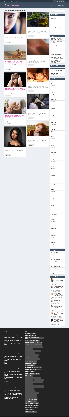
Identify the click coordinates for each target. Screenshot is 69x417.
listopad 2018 (53, 212)
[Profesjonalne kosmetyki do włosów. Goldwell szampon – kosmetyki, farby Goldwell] (38, 128)
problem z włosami (28, 375)
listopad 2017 (53, 230)
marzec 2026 (53, 92)
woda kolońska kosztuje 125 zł (31, 399)
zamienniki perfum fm (29, 409)
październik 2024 (54, 124)
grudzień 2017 (53, 228)
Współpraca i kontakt (59, 5)
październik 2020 (54, 173)
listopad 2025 (53, 101)
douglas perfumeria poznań (30, 335)
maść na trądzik (36, 359)
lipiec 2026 (52, 83)
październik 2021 (54, 152)
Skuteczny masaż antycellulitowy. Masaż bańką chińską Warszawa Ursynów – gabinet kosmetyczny (15, 116)
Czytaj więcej (8, 42)
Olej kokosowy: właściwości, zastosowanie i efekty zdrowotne (12, 341)
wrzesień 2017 (53, 235)
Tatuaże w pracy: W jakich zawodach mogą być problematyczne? (12, 368)
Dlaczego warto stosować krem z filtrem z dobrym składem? (12, 347)
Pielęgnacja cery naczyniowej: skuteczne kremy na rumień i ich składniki (13, 338)
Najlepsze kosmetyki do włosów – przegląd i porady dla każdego (13, 363)
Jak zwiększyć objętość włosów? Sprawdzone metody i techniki (56, 24)
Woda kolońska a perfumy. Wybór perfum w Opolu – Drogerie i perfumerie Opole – (56, 61)
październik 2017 (54, 233)
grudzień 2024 (53, 122)
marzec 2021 (53, 163)
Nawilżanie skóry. (57, 300)
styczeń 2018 (53, 226)
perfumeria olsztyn (37, 367)
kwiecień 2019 (53, 200)
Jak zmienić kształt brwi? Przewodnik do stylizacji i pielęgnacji (58, 306)
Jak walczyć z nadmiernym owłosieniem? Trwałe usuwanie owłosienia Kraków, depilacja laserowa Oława (14, 62)
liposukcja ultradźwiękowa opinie (31, 357)
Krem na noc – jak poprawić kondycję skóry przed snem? (13, 335)
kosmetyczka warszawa (37, 346)
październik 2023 (54, 133)
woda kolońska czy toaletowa (31, 395)
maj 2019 (52, 198)
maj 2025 (52, 115)
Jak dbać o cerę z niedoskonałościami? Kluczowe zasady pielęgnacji (58, 294)
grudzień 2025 (53, 99)
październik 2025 (54, 103)
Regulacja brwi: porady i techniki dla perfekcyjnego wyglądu (58, 313)
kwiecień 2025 (53, 117)
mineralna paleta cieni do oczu (31, 361)
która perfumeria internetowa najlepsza (33, 350)
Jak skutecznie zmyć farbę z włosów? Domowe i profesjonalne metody (12, 350)
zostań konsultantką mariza (30, 411)
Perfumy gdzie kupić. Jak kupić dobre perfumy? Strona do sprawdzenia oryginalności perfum (57, 280)
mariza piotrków (28, 359)
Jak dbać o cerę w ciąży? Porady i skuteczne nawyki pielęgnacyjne (12, 391)
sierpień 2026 (53, 80)
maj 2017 (52, 244)
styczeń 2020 (53, 189)
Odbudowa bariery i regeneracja (56, 254)
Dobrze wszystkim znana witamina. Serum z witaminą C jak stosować (13, 381)
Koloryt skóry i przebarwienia (56, 252)
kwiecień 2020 (53, 184)
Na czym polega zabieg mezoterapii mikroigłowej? (57, 42)
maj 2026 (52, 87)
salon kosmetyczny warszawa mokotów (32, 377)
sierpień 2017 (53, 237)
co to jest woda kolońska (30, 333)
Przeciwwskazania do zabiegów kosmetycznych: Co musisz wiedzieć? (57, 39)
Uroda (17, 37)
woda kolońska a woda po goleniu (31, 393)
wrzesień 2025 (53, 106)
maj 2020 (52, 182)
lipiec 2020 (52, 177)
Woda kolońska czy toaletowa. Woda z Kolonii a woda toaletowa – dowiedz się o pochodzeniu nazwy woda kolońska (13, 394)
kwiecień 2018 (53, 221)
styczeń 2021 (53, 168)
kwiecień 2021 (53, 161)
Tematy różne (53, 268)
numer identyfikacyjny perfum (30, 363)
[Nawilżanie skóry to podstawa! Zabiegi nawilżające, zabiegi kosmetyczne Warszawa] (15, 79)
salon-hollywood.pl (9, 37)
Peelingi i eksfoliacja (54, 257)
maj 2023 (52, 140)
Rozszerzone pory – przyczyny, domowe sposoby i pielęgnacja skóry (57, 58)
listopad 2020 (53, 170)
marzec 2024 (53, 129)
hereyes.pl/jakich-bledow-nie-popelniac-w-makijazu (56, 45)
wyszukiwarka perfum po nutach (31, 407)
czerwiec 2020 (53, 180)
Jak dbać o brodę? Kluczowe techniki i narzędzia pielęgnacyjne (12, 372)
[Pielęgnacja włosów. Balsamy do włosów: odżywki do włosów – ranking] (15, 136)
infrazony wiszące (38, 342)
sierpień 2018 (53, 219)
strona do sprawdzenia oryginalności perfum (33, 381)
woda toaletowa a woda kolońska (31, 405)
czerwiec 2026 (53, 85)
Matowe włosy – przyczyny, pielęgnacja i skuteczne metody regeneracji (12, 387)
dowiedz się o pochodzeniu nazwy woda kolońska (32, 338)
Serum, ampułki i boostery (55, 261)
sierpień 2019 (53, 191)
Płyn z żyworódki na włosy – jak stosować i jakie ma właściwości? (12, 353)
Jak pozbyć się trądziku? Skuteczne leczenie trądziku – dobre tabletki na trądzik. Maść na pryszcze (37, 57)
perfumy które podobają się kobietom (32, 373)
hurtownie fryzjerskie (29, 342)
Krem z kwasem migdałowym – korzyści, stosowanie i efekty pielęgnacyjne (56, 17)
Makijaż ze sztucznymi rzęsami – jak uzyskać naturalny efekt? (13, 378)
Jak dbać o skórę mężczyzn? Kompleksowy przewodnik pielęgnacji (13, 360)
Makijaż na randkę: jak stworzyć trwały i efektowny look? (56, 51)
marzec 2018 (53, 223)
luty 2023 (52, 145)
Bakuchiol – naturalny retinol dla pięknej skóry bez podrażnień (56, 55)
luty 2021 (52, 166)
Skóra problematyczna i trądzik (56, 266)
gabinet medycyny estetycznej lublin (32, 340)
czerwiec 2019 (53, 196)
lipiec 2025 (52, 110)
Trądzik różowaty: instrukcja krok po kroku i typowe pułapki (59, 287)
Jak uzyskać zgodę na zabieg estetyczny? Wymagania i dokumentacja (56, 28)
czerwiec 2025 (53, 113)
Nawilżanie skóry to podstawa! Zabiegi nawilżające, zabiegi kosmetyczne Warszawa (15, 89)
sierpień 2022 (53, 150)
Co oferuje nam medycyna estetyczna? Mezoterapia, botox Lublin (13, 36)
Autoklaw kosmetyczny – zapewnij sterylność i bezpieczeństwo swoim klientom (12, 398)
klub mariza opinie (28, 346)
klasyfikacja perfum (38, 344)
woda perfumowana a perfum (30, 401)
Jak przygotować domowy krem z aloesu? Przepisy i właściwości (12, 384)
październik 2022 (54, 147)
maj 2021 (52, 159)
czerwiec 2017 (53, 242)
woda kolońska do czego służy (31, 397)
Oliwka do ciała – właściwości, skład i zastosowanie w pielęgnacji (13, 357)
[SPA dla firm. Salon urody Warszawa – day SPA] (38, 75)
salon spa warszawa (29, 379)
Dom (52, 5)
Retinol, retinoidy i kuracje (55, 259)
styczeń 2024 (53, 131)
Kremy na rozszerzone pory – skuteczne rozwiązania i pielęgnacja (13, 375)
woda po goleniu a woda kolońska (31, 403)
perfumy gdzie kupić (36, 369)
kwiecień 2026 (53, 90)
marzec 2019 (53, 203)
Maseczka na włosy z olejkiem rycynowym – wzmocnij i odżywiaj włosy (56, 32)
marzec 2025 (53, 120)
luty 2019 (52, 205)
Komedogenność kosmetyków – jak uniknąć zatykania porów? (57, 48)
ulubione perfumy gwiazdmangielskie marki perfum (33, 386)
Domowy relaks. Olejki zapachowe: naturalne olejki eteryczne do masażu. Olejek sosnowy (36, 28)
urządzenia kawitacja (29, 388)
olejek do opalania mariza (30, 365)
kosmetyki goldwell (29, 348)
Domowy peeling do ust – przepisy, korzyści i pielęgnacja (13, 332)
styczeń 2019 (53, 207)
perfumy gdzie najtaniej (29, 371)
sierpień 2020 (53, 175)
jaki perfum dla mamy (29, 344)
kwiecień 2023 (53, 143)
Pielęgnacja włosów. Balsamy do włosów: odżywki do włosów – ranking (14, 149)
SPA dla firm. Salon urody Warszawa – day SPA (37, 84)
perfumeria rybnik (28, 369)
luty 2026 (52, 94)
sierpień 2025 (53, 108)
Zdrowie (52, 273)
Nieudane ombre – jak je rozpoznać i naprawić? (57, 21)
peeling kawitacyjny (29, 367)
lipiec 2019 (52, 193)
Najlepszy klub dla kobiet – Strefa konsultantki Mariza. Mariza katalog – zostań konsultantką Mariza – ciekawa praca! (57, 321)
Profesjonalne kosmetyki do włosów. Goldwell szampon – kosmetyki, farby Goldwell (36, 138)
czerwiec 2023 (53, 138)
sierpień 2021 (53, 154)
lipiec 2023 (52, 136)
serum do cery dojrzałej (38, 379)
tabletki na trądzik (29, 383)
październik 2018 (54, 214)
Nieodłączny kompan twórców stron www (15, 1)
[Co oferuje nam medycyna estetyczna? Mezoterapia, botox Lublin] (15, 23)
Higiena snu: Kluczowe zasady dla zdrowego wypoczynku (13, 365)
